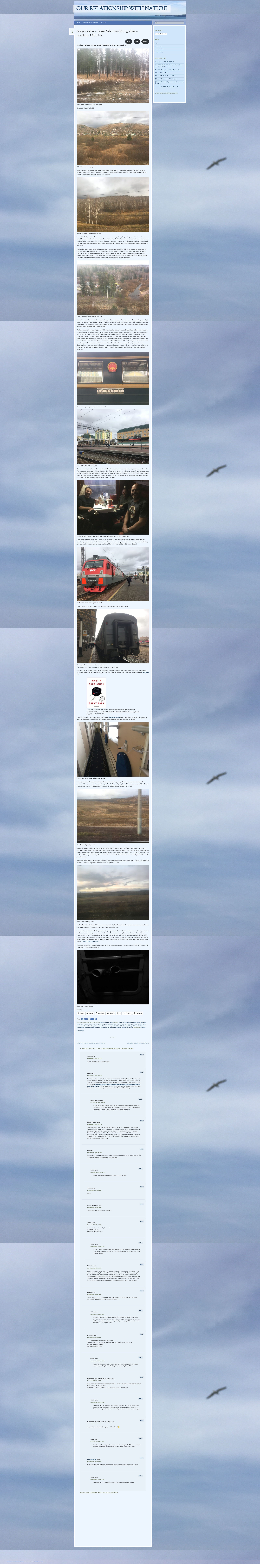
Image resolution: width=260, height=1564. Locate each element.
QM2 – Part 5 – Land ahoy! (162, 72)
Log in (156, 43)
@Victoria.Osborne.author (166, 93)
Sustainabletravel (89, 1027)
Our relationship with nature (121, 8)
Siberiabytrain (141, 1026)
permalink (143, 1027)
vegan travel (130, 1027)
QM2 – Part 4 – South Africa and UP (164, 75)
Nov (72, 30)
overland (134, 1024)
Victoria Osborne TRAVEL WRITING (164, 61)
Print (128, 41)
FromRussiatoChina (89, 1024)
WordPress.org (159, 52)
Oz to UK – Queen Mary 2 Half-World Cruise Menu (168, 69)
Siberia (135, 1026)
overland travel (141, 1024)
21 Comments (80, 1030)
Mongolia (104, 1024)
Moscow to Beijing (127, 1024)
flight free (143, 1022)
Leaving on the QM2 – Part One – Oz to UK (166, 86)
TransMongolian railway (107, 1027)
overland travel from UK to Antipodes (87, 1026)
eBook (145, 41)
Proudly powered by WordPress (15, 1561)
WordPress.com (38, 1561)
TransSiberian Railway (120, 1027)
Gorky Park (145, 672)
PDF (136, 41)
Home (78, 22)
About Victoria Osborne (90, 22)
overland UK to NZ (117, 1026)
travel (111, 1022)
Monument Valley (114, 717)
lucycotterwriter (92, 1459)
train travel (97, 1027)
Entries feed (158, 46)
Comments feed (159, 49)
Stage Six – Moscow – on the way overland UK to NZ (90, 1043)
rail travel (124, 1026)
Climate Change (104, 1022)
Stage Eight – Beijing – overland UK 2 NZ (138, 1043)
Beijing (120, 1022)
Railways (130, 1026)
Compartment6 (136, 1022)
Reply (142, 1054)
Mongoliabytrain (111, 1024)
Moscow (119, 1024)
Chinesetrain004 (127, 1022)
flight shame (80, 1024)
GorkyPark (98, 1024)
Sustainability (80, 1027)
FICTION (103, 22)
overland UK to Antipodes (104, 1026)
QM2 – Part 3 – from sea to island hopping (166, 78)
